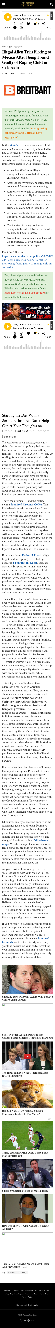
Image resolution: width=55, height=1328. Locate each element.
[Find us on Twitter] (21, 1320)
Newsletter (44, 1293)
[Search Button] (51, 4)
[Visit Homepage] (27, 4)
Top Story (23, 1272)
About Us (7, 1290)
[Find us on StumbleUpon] (32, 1320)
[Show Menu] (3, 4)
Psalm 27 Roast (31, 555)
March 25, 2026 (26, 73)
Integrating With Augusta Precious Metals (21, 1293)
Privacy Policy (27, 1297)
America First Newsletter (23, 1290)
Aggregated (18, 46)
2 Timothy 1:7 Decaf (25, 563)
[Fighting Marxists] (27, 311)
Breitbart (10, 73)
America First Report (30, 1315)
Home (4, 46)
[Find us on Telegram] (29, 1320)
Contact (38, 1290)
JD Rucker (34, 1305)
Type (10, 46)
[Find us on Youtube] (25, 1320)
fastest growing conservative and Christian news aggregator (26, 132)
